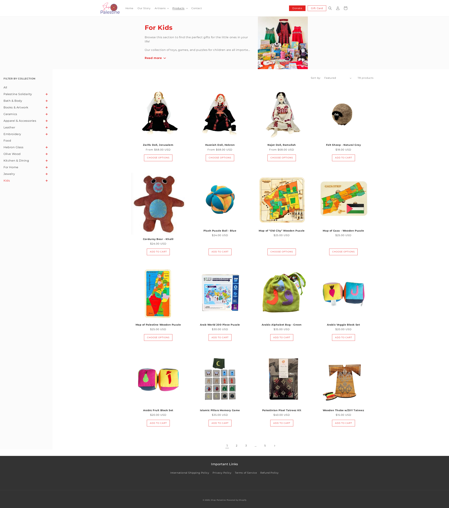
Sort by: (316, 77)
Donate (297, 8)
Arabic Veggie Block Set (343, 324)
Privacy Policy (222, 472)
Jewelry (9, 174)
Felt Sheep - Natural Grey (343, 144)
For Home (11, 167)
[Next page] (274, 446)
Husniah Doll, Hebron (220, 144)
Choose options (158, 157)
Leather (9, 127)
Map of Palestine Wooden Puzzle (158, 324)
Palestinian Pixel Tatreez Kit (281, 410)
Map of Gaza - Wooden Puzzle (343, 230)
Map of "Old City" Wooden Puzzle (282, 230)
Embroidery (12, 134)
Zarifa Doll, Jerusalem (158, 144)
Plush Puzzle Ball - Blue (219, 230)
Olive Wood (12, 154)
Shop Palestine (218, 500)
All (5, 87)
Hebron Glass (13, 147)
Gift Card (317, 8)
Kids (7, 180)
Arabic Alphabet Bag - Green (282, 324)
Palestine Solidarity (18, 94)
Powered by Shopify (236, 500)
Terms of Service (246, 472)
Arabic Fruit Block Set (158, 410)
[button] (161, 8)
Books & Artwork (16, 107)
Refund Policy (269, 472)
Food (7, 140)
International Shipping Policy (189, 472)
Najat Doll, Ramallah (281, 144)
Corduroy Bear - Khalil (158, 239)
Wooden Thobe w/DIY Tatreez (343, 410)
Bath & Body (13, 100)
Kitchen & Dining (16, 160)
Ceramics (10, 114)
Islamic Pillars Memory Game (220, 410)
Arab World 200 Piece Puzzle (220, 324)
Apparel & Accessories (20, 120)
